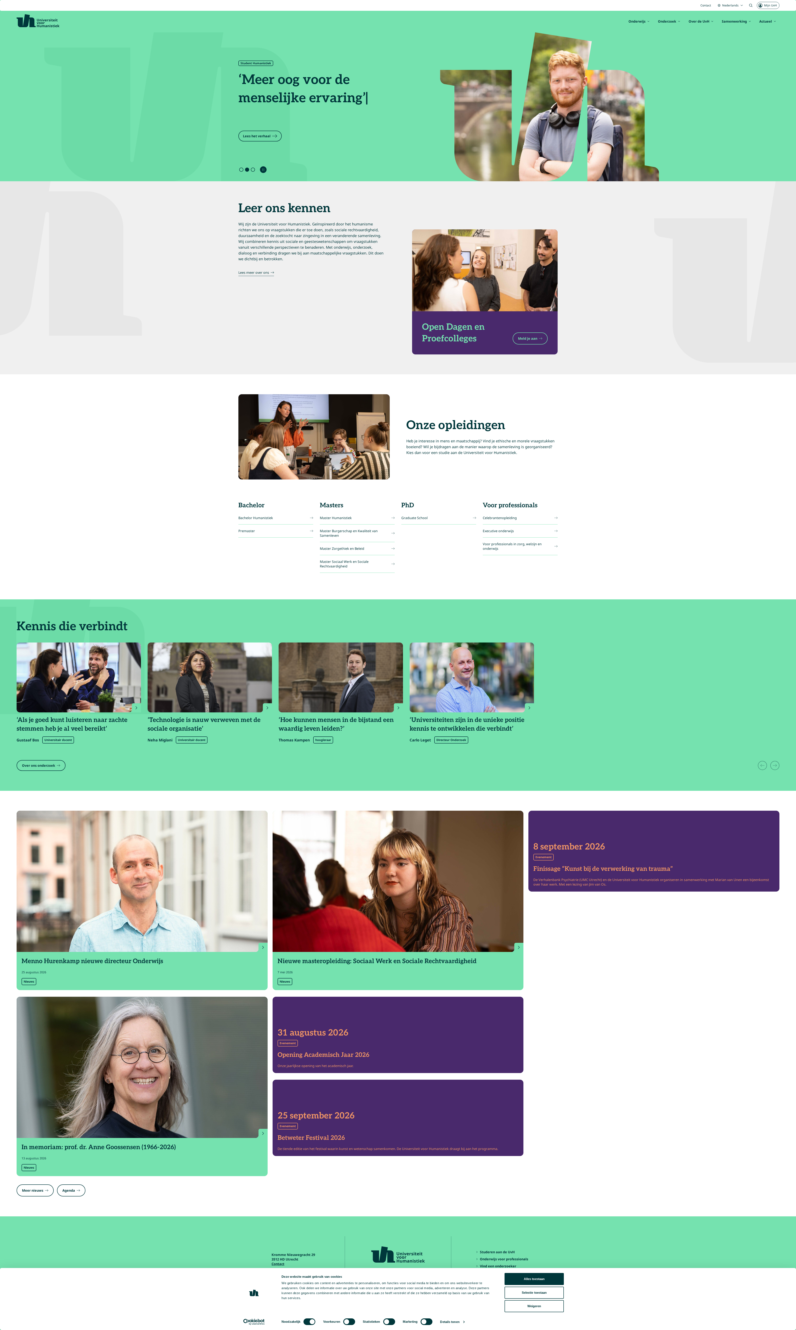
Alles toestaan (534, 1279)
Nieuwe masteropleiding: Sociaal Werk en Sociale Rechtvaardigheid (377, 961)
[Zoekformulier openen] (750, 5)
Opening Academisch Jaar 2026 (323, 1055)
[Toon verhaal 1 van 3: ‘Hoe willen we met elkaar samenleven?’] (241, 170)
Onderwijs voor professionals (504, 1259)
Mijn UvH (770, 5)
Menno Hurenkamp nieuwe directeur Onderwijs (92, 961)
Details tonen (449, 1322)
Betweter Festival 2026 (311, 1138)
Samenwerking (734, 21)
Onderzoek (667, 21)
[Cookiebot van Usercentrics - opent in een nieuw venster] (254, 1322)
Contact (705, 5)
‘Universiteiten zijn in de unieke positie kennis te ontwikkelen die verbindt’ (467, 724)
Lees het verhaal (257, 136)
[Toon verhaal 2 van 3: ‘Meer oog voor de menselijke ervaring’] (247, 170)
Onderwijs (637, 21)
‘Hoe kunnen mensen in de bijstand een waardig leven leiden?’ (336, 724)
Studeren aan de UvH (497, 1252)
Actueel (765, 21)
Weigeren (534, 1306)
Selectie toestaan (534, 1292)
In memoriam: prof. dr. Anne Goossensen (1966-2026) (99, 1147)
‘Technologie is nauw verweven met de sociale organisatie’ (204, 724)
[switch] (349, 1321)
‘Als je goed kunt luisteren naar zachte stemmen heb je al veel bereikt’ (72, 724)
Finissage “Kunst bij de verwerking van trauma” (603, 869)
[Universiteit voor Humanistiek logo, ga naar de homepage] (38, 20)
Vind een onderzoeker (498, 1266)
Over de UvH (699, 21)
